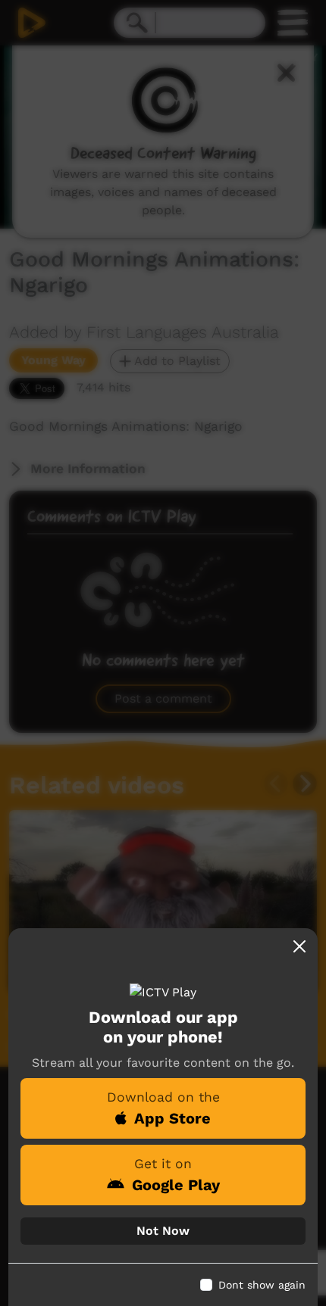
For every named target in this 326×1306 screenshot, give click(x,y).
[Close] (299, 946)
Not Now (163, 1230)
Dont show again (262, 1285)
